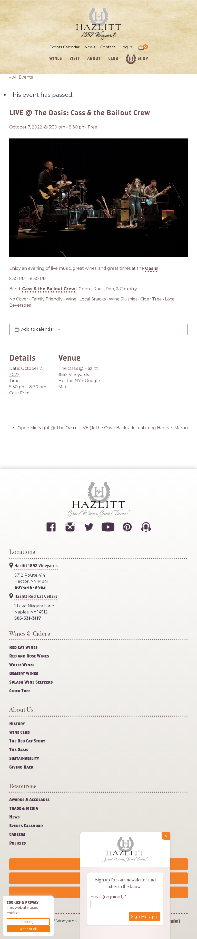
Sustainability (24, 758)
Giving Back (21, 766)
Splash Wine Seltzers (31, 681)
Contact (107, 47)
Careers (17, 834)
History (17, 723)
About (94, 58)
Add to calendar (37, 329)
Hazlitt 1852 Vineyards (36, 565)
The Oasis (18, 749)
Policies (17, 842)
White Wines (21, 664)
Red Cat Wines (23, 647)
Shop (142, 58)
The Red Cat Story (27, 740)
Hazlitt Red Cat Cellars (35, 596)
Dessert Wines (23, 673)
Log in (126, 47)
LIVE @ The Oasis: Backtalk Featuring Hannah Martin (133, 427)
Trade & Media (23, 808)
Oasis (151, 268)
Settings (28, 922)
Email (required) (108, 896)
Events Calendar (64, 47)
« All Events (21, 77)
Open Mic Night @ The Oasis (46, 427)
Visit (75, 58)
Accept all (28, 929)
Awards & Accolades (29, 799)
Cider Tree (19, 690)
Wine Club (19, 732)
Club (113, 58)
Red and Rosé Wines (29, 655)
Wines (55, 58)
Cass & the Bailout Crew (48, 288)
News (90, 47)
